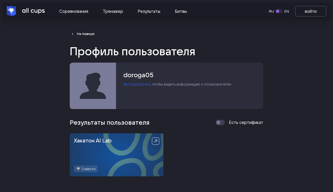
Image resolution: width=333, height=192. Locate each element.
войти (311, 11)
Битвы (181, 11)
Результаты (149, 11)
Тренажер (113, 11)
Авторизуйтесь (137, 84)
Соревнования (73, 11)
